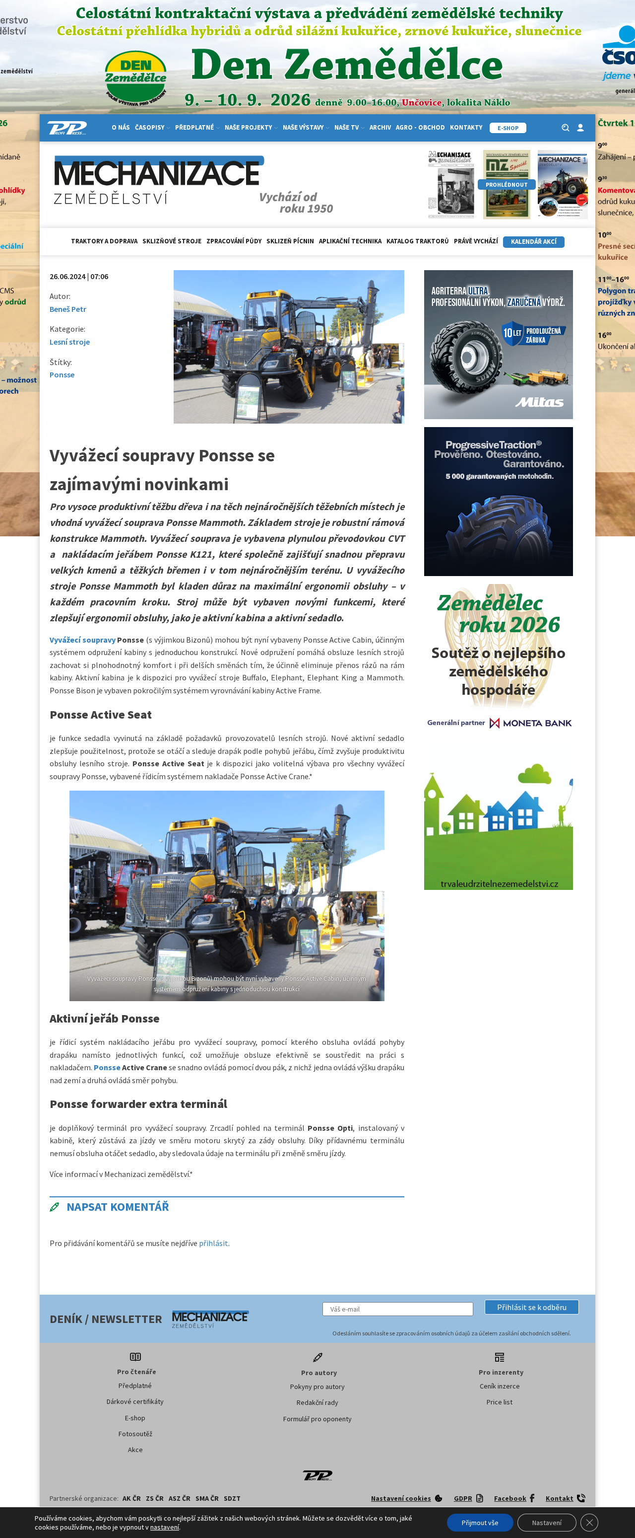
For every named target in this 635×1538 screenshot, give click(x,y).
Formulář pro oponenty (317, 1418)
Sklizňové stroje (171, 241)
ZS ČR (155, 1498)
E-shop (135, 1417)
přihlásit (213, 1243)
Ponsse (62, 374)
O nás (121, 127)
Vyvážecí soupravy (83, 640)
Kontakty (466, 127)
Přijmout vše (480, 1522)
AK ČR (132, 1498)
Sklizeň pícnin (290, 241)
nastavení (164, 1527)
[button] (532, 1307)
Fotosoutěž (135, 1433)
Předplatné (135, 1385)
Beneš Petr (68, 309)
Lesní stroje (70, 342)
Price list (499, 1401)
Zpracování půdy (233, 241)
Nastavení (547, 1522)
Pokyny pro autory (317, 1386)
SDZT (232, 1498)
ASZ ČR (179, 1498)
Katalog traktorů (417, 241)
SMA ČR (207, 1498)
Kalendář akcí (534, 241)
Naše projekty (248, 127)
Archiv (380, 127)
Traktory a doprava (104, 241)
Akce (135, 1449)
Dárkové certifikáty (135, 1401)
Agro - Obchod (420, 127)
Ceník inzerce (500, 1386)
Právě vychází (476, 241)
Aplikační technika (350, 241)
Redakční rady (317, 1402)
